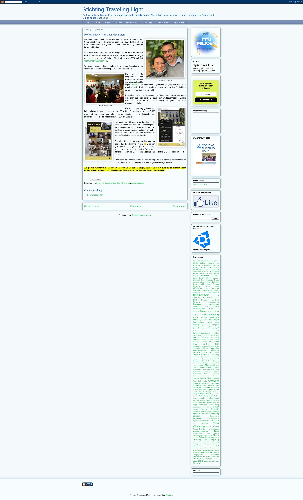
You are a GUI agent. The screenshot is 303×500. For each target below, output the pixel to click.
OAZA (204, 381)
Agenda (107, 22)
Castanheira (197, 286)
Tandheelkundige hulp (205, 421)
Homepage (136, 206)
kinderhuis (196, 352)
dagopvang (196, 292)
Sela (204, 407)
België (99, 183)
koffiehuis (205, 355)
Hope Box (204, 339)
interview (204, 341)
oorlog (204, 385)
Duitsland (197, 304)
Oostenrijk (210, 385)
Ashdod (204, 271)
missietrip (206, 370)
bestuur (216, 278)
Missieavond (198, 370)
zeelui (195, 461)
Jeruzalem (205, 346)
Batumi (195, 273)
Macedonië (210, 365)
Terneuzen (215, 427)
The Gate (202, 429)
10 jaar (195, 261)
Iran (210, 341)
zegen (200, 461)
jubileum (205, 348)
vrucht (216, 450)
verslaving (197, 440)
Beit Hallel (209, 273)
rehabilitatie (214, 398)
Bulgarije (215, 282)
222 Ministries (202, 261)
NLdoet (209, 378)
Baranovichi (214, 271)
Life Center (205, 361)
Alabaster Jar (213, 263)
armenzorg (197, 271)
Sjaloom (204, 409)
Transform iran (208, 435)
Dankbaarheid (201, 295)
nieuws (203, 378)
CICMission (197, 288)
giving (217, 327)
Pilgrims (210, 390)
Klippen (217, 352)
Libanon (196, 361)
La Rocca (210, 357)
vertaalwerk (196, 442)
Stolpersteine (214, 416)
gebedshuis (204, 320)
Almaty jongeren (199, 267)
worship (216, 459)
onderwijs (205, 383)
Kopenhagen (196, 357)
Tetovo (195, 429)
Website (196, 452)
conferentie (207, 290)
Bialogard (196, 280)
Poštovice (216, 392)
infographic (196, 341)
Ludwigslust (215, 363)
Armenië (215, 269)
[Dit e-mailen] (91, 179)
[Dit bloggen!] (93, 179)
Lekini (203, 359)
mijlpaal (217, 367)
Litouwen (215, 361)
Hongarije (196, 339)
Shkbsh (195, 409)
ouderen (199, 387)
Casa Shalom (212, 284)
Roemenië (202, 403)
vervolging (205, 442)
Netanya (207, 374)
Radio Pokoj (203, 396)
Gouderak (196, 329)
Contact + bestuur (163, 22)
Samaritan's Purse (206, 405)
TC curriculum (200, 423)
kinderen (215, 350)
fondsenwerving (109, 183)
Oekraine (213, 380)
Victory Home (198, 444)
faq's (217, 309)
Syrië (195, 421)
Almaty (216, 265)
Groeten (216, 329)
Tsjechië (216, 435)
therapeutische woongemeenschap (206, 430)
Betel (134, 85)
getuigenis (215, 325)
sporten (196, 416)
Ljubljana (206, 363)
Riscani (216, 400)
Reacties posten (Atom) (141, 215)
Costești (216, 290)
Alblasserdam (206, 265)
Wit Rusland (198, 459)
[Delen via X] (95, 179)
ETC (206, 306)
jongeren (196, 348)
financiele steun (209, 311)
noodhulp (216, 378)
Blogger (169, 495)
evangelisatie (199, 309)
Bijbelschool (210, 280)
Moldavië (215, 369)
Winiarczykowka (199, 457)
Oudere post (179, 206)
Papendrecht (207, 387)
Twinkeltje (118, 22)
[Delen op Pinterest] (100, 179)
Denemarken (215, 298)
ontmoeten (215, 383)
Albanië (196, 265)
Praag (195, 394)
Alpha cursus (213, 267)
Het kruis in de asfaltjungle (208, 335)
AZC (208, 271)
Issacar (195, 344)
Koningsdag (215, 355)
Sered (209, 407)
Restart (209, 400)
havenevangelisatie (201, 333)
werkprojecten (198, 455)
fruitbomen (204, 317)
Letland (216, 359)
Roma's (209, 403)
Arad (207, 269)
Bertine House (205, 278)
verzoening (215, 442)
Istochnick (206, 344)
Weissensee (206, 452)
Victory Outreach (209, 444)
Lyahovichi (200, 365)
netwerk (216, 374)
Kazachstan (214, 348)
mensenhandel (206, 367)
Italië (216, 344)
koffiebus (196, 355)
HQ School (210, 339)
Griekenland (206, 329)
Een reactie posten (95, 195)
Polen (216, 389)
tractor (216, 433)
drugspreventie (213, 302)
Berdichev (205, 276)
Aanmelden (206, 100)
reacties (202, 398)
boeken (202, 282)
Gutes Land (206, 331)
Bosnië (209, 282)
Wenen (216, 452)
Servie (216, 407)
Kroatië (204, 357)
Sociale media (147, 22)
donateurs (204, 300)
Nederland (197, 374)
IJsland (216, 339)
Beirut (202, 273)
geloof (210, 322)
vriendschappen (198, 448)
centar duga (212, 286)
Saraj (217, 405)
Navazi (216, 372)
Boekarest (196, 282)
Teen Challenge (179, 22)
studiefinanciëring (213, 418)
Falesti (210, 309)
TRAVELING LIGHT (200, 184)
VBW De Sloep (213, 437)
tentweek (208, 426)
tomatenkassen (197, 433)
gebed (195, 320)
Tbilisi (217, 421)
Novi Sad (197, 381)
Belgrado (195, 276)
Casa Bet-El (198, 284)
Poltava (201, 392)
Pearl (200, 390)
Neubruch (196, 376)
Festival (196, 312)
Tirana (216, 431)
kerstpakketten (199, 350)
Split (206, 414)
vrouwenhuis (207, 450)
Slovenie (215, 409)
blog (217, 280)
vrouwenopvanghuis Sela (95, 61)
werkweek (215, 455)
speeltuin (216, 411)
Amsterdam (197, 269)
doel (195, 300)
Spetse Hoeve (198, 414)
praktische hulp (203, 394)
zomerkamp (208, 461)
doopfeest (215, 300)
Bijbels (203, 280)
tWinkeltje (203, 437)
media (195, 367)
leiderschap (196, 359)
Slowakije (196, 411)
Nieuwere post (91, 206)
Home (87, 22)
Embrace (196, 306)
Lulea (194, 365)
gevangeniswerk (199, 327)
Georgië (196, 324)
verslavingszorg (137, 183)
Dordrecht (196, 302)
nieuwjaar (196, 378)
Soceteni (209, 411)
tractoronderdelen (198, 435)
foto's (195, 317)
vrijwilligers (197, 450)
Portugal (208, 392)
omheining (196, 383)
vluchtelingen (198, 446)
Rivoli (195, 403)
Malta (217, 365)
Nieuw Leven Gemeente (210, 376)
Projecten (97, 22)
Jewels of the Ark (214, 346)
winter (208, 457)
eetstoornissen (214, 304)
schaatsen (197, 407)
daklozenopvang (213, 292)
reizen (196, 400)
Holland (196, 337)
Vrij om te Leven (212, 448)
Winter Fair (215, 457)
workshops (208, 459)
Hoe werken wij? (131, 22)
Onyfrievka (197, 385)
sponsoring (214, 413)
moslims (208, 372)
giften (210, 327)
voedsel (216, 446)
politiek (195, 392)
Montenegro (197, 372)
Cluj (207, 288)
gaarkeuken (214, 317)
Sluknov (203, 411)
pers (204, 390)
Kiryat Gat (207, 352)
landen (216, 357)
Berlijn (195, 278)
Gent (217, 322)
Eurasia (216, 306)
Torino (208, 433)
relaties (202, 400)
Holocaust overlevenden (210, 337)
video (217, 444)
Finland (195, 315)
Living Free (197, 363)
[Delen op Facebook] (98, 179)
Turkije (195, 437)
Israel (216, 341)
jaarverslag (197, 346)
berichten (215, 276)
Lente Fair (209, 359)
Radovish (212, 396)
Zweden (216, 461)
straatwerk (198, 418)
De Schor (206, 298)
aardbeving (211, 261)
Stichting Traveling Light (112, 9)
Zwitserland (197, 463)
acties (202, 263)
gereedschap (206, 324)
